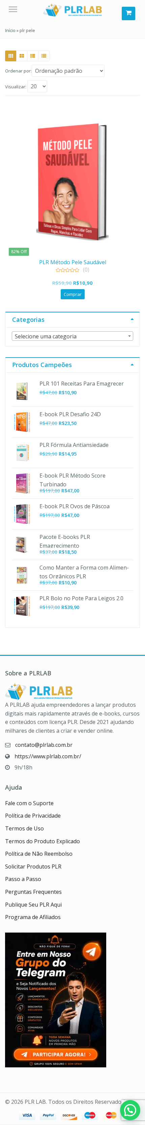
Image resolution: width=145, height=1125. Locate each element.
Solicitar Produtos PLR (33, 866)
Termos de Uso (24, 828)
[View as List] (32, 56)
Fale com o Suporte (29, 803)
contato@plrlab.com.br (43, 745)
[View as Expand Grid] (21, 56)
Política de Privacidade (33, 815)
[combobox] (72, 336)
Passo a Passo (23, 879)
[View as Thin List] (44, 56)
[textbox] (72, 336)
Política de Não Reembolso (38, 853)
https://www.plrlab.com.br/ (47, 756)
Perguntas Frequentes (33, 891)
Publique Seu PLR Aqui (33, 904)
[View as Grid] (11, 56)
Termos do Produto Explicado (42, 841)
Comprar (73, 294)
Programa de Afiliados (33, 917)
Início (10, 30)
